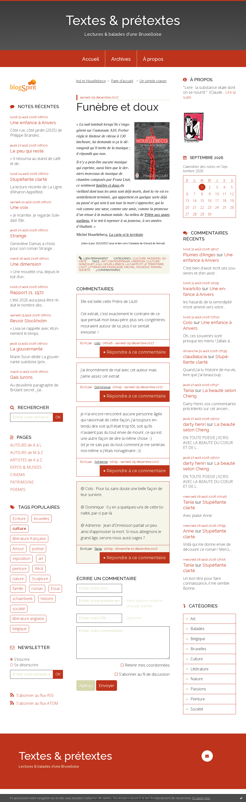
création (138, 261)
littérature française (29, 538)
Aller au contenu (16, 4)
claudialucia (195, 356)
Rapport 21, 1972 (27, 292)
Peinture (198, 699)
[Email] (207, 756)
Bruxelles (198, 648)
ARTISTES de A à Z (26, 460)
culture (19, 528)
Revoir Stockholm (28, 320)
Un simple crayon (153, 81)
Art (193, 618)
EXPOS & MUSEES (26, 467)
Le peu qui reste (27, 150)
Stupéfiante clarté (28, 179)
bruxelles (41, 518)
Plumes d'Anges (199, 254)
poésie (38, 548)
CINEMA (17, 474)
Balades (197, 628)
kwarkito (192, 288)
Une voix (19, 207)
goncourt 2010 (90, 264)
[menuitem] (90, 58)
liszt (82, 267)
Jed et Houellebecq (91, 81)
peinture (19, 568)
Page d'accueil (122, 81)
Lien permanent (95, 258)
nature (18, 578)
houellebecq (114, 264)
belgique (19, 628)
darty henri (194, 424)
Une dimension (25, 264)
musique (142, 267)
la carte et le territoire (144, 264)
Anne (188, 530)
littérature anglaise (28, 618)
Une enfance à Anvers (33, 122)
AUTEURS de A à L (26, 445)
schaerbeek (22, 598)
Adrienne (101, 462)
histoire (47, 598)
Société (197, 709)
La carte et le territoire (126, 235)
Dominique (102, 387)
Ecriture (19, 518)
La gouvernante (26, 348)
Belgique (198, 638)
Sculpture (40, 578)
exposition (21, 558)
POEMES (17, 489)
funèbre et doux (108, 185)
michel (129, 267)
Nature (197, 678)
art (40, 558)
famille (17, 588)
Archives (121, 59)
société (18, 608)
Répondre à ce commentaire (136, 352)
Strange (18, 235)
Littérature (200, 669)
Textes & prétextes (123, 20)
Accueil (90, 59)
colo (97, 343)
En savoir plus (201, 798)
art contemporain (115, 261)
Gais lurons (21, 377)
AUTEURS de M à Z (26, 452)
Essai (55, 588)
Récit (39, 568)
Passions (153, 258)
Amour (18, 548)
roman (37, 588)
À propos (153, 59)
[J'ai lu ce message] (241, 798)
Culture (139, 258)
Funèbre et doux (117, 107)
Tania (98, 549)
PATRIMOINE (22, 482)
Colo (187, 322)
